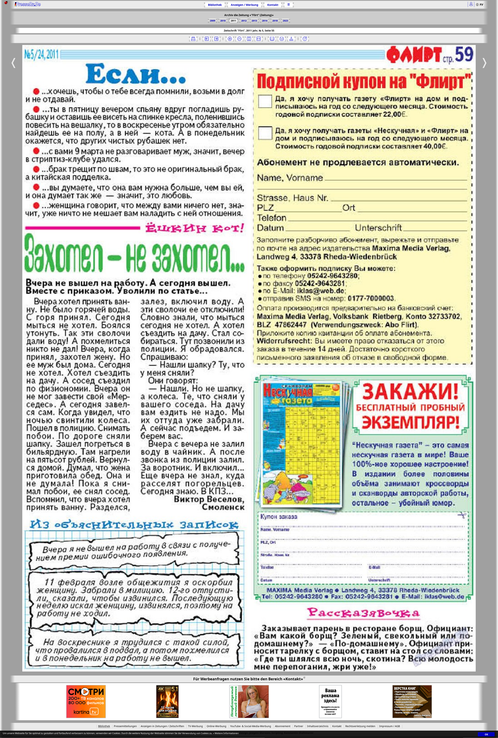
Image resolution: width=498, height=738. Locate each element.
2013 (254, 20)
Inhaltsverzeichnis (317, 726)
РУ (481, 4)
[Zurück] (207, 38)
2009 (212, 20)
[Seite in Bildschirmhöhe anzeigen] (249, 38)
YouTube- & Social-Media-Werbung (250, 726)
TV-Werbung (195, 726)
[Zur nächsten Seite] (216, 38)
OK (486, 734)
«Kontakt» (293, 678)
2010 (223, 20)
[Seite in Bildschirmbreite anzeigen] (258, 38)
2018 (275, 20)
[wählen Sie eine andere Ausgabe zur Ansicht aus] (193, 38)
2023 (285, 20)
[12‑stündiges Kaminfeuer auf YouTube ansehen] (167, 701)
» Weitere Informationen (226, 733)
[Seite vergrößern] (230, 38)
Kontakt (272, 5)
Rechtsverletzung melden (360, 726)
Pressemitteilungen (125, 726)
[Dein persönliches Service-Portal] (471, 4)
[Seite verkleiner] (239, 38)
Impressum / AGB (389, 726)
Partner (298, 726)
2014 (264, 20)
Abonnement (282, 726)
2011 (233, 20)
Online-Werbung (216, 726)
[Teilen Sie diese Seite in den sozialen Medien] (291, 38)
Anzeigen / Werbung (244, 5)
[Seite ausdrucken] (282, 38)
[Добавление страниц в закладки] (305, 38)
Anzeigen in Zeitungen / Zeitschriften (162, 726)
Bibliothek (215, 5)
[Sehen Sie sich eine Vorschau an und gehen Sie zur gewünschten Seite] (272, 38)
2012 (244, 20)
